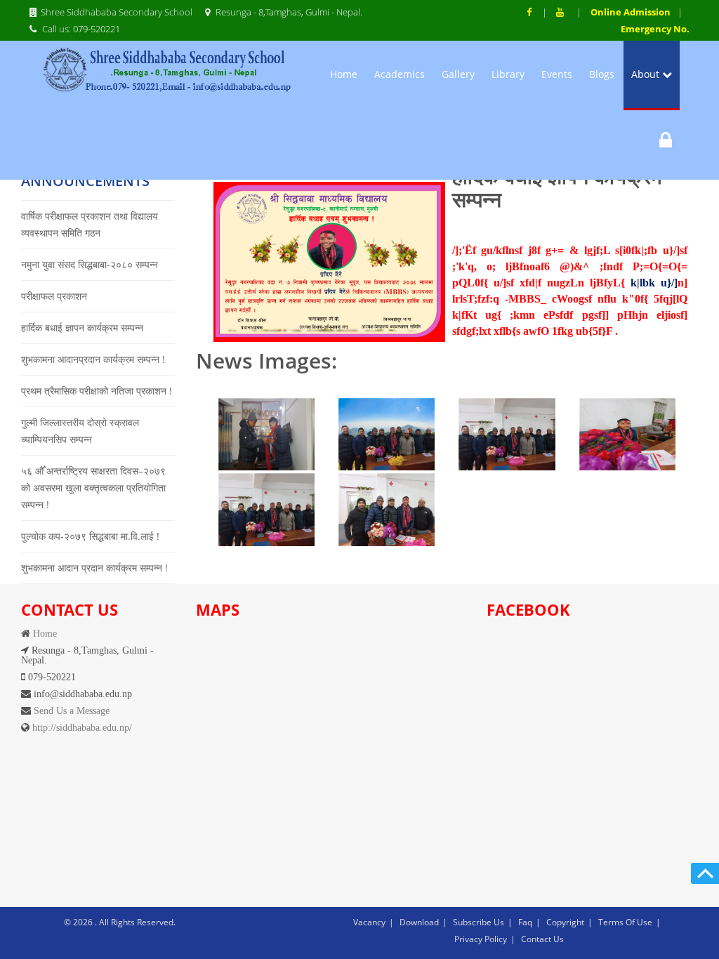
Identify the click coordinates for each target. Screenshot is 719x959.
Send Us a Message (70, 710)
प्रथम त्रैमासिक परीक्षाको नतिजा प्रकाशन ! (96, 390)
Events (556, 74)
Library (508, 74)
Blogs (601, 74)
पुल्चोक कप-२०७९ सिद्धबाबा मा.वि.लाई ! (90, 536)
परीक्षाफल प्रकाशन (54, 296)
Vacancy (369, 922)
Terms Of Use (625, 922)
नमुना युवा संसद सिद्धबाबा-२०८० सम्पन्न (89, 264)
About (646, 74)
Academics (399, 74)
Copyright (565, 922)
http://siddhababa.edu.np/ (80, 727)
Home (343, 74)
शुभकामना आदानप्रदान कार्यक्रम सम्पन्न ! (93, 359)
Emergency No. (655, 28)
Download (419, 922)
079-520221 (96, 28)
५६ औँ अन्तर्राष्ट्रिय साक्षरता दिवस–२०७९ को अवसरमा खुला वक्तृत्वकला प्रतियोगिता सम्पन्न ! (93, 487)
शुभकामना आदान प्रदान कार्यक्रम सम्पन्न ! (94, 567)
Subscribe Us (478, 922)
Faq (525, 922)
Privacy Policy (480, 939)
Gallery (458, 74)
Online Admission (631, 12)
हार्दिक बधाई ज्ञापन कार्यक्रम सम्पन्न (82, 327)
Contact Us (542, 939)
